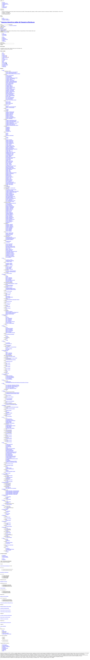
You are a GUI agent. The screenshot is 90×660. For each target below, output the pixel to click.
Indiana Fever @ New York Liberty (4, 596)
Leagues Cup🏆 (4, 56)
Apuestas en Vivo (5, 3)
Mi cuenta (1, 28)
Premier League (4, 55)
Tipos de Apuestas (5, 556)
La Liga (3, 54)
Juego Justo (4, 647)
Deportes (3, 2)
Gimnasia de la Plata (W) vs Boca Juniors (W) (5, 622)
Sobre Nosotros (4, 644)
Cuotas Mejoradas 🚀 (5, 57)
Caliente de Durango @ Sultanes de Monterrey (5, 611)
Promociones (4, 38)
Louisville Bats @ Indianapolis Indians (4, 608)
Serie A (3, 58)
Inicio (3, 36)
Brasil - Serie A (4, 62)
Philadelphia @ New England (3, 581)
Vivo (3, 558)
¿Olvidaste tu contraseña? (13, 25)
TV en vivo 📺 (4, 63)
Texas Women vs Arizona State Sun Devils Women (6, 615)
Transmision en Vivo (5, 4)
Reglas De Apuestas (5, 557)
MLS (3, 61)
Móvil (3, 650)
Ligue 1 (3, 60)
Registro (4, 26)
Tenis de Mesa (4, 631)
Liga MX (3, 59)
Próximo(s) (4, 559)
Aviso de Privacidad (5, 645)
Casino (3, 5)
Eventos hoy (4, 65)
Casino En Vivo (4, 6)
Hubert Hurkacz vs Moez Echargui (4, 572)
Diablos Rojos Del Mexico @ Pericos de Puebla (5, 606)
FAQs (3, 18)
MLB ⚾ (3, 53)
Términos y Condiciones (6, 19)
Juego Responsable (5, 648)
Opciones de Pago (5, 39)
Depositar (5, 31)
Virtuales (3, 37)
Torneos (3, 40)
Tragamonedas (4, 7)
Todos (1, 561)
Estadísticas (4, 555)
